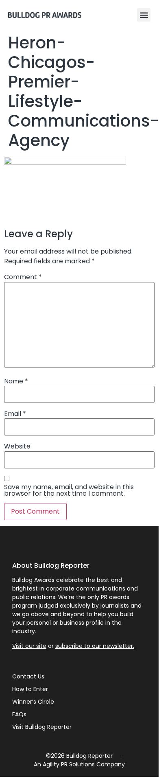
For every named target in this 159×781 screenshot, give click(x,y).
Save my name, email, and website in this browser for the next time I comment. (69, 490)
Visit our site (29, 646)
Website (17, 446)
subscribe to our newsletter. (94, 646)
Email (15, 414)
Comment (23, 277)
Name (16, 381)
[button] (143, 15)
